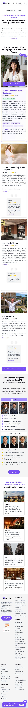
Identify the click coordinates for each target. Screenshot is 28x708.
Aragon (17, 669)
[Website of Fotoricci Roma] (3, 245)
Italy (15, 10)
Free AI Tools (18, 637)
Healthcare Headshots (18, 608)
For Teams (18, 635)
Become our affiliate (7, 618)
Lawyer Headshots (20, 603)
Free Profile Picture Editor (20, 644)
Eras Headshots (19, 611)
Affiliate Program (5, 676)
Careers (3, 674)
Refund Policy (19, 682)
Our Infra (3, 681)
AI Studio (17, 628)
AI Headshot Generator (18, 623)
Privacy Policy (19, 685)
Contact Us (4, 669)
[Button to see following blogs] (16, 195)
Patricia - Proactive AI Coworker (20, 658)
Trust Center (4, 671)
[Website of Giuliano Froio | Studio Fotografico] (3, 172)
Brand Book (4, 698)
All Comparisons (19, 667)
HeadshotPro (19, 671)
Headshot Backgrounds (19, 631)
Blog (2, 687)
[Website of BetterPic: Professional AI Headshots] (3, 95)
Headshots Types (5, 689)
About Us (3, 667)
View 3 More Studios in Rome (13, 369)
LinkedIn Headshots (20, 616)
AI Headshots (19, 626)
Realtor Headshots (20, 600)
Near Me (9, 10)
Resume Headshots (20, 613)
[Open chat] (25, 702)
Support (3, 694)
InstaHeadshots (19, 674)
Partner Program (5, 678)
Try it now (5, 129)
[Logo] (6, 3)
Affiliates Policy (19, 687)
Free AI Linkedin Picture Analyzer (19, 640)
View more (14, 38)
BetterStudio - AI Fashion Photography (19, 653)
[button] (14, 3)
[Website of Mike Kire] (3, 319)
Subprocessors (19, 689)
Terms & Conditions (20, 680)
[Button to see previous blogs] (12, 195)
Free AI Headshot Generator (20, 648)
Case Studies (4, 691)
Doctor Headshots (20, 605)
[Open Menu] (24, 3)
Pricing (21, 704)
